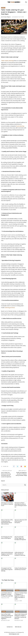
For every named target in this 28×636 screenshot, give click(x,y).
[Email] (25, 466)
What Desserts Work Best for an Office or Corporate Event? (7, 504)
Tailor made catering (7, 60)
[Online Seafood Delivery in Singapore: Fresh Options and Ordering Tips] (7, 546)
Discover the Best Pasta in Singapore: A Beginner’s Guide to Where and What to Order (21, 596)
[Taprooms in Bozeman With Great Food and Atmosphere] (21, 513)
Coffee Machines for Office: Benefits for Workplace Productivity (20, 554)
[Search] (26, 2)
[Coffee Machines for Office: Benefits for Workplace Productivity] (21, 546)
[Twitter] (17, 466)
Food (3, 7)
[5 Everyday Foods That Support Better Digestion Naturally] (7, 562)
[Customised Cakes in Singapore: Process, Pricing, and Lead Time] (7, 586)
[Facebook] (13, 466)
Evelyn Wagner (7, 16)
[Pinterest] (21, 466)
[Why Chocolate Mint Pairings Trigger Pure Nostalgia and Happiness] (21, 530)
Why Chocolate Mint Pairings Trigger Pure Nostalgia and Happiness (20, 538)
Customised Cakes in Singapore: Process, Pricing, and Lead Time (7, 594)
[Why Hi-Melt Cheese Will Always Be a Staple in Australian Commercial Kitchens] (21, 608)
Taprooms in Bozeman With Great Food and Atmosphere (21, 521)
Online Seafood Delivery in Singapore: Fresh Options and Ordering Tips (7, 554)
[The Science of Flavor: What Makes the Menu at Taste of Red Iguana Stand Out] (21, 496)
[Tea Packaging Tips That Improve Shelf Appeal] (7, 530)
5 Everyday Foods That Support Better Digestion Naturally (6, 569)
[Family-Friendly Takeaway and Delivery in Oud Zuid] (21, 562)
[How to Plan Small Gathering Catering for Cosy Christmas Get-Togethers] (7, 608)
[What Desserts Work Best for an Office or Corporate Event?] (7, 496)
